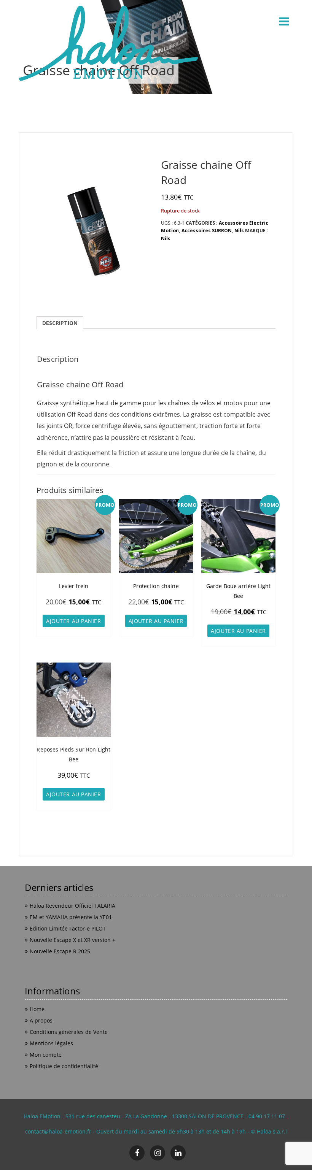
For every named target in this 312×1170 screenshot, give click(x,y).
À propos (41, 1020)
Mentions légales (51, 1043)
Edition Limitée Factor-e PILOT (68, 928)
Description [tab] (60, 323)
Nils (239, 230)
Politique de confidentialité (64, 1066)
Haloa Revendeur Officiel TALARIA (72, 905)
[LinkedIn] (178, 1152)
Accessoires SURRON (206, 230)
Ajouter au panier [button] (73, 621)
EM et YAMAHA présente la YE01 (71, 917)
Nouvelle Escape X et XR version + (72, 939)
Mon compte (46, 1054)
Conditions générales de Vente (69, 1031)
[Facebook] (137, 1152)
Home (37, 1009)
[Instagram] (157, 1152)
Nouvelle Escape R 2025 (60, 951)
